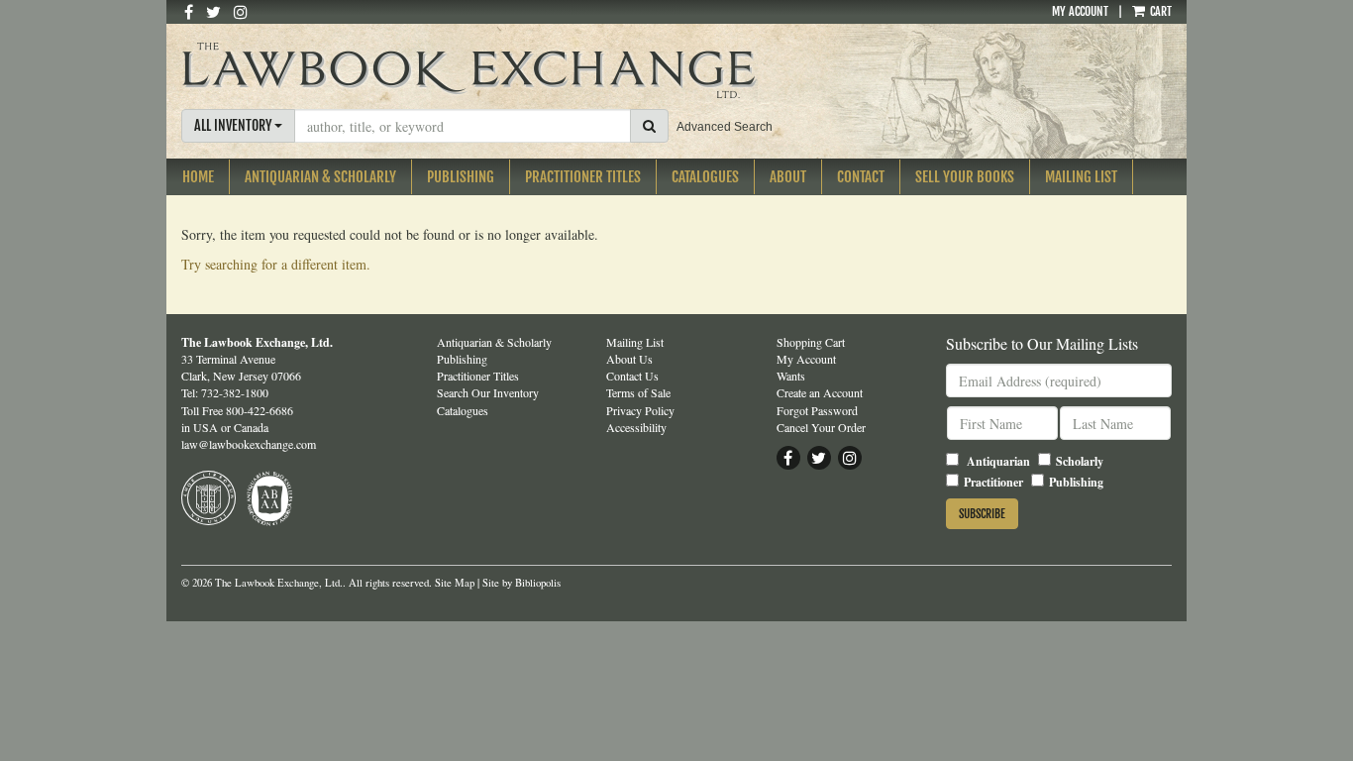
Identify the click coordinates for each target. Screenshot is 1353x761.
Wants (791, 375)
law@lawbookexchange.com (248, 444)
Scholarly (1079, 461)
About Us (629, 359)
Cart (1159, 11)
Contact (861, 176)
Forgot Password (817, 410)
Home (198, 176)
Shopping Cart (811, 342)
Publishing (460, 176)
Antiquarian (998, 461)
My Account (1080, 11)
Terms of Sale (638, 392)
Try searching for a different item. (275, 264)
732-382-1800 (234, 392)
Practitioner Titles (583, 176)
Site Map (454, 583)
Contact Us (632, 375)
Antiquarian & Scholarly (320, 176)
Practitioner (993, 482)
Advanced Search (724, 127)
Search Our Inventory (488, 392)
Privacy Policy (640, 410)
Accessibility (636, 427)
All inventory (234, 125)
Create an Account (820, 392)
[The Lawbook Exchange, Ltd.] (506, 70)
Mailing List (1081, 176)
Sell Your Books (964, 176)
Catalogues (705, 176)
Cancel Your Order (821, 427)
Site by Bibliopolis (521, 583)
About (788, 176)
